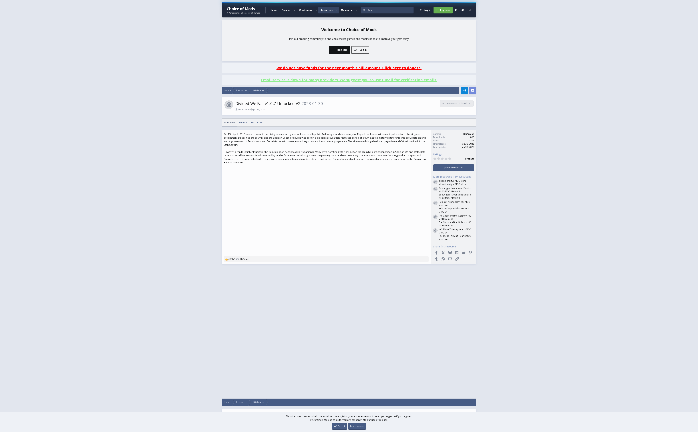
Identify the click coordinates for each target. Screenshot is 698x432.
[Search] (470, 10)
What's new (305, 10)
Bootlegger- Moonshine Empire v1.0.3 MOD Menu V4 (455, 190)
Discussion (257, 122)
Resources (326, 10)
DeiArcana (243, 109)
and (238, 259)
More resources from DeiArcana (452, 176)
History (243, 122)
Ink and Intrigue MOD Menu (452, 180)
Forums (286, 10)
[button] (294, 10)
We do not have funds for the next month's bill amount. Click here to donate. (349, 67)
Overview (229, 122)
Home (273, 10)
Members (346, 10)
